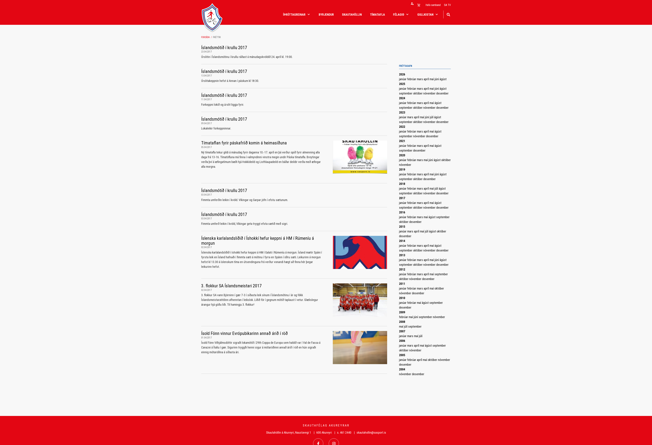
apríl (427, 79)
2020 (402, 155)
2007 (402, 331)
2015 (402, 226)
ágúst (443, 79)
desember (442, 93)
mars (420, 79)
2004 (402, 369)
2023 (402, 112)
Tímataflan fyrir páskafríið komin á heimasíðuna (244, 142)
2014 (402, 241)
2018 (402, 184)
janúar (403, 79)
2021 (402, 141)
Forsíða (205, 37)
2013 (402, 255)
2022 (402, 126)
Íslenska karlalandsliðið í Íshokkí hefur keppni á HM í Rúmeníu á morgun (257, 241)
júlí (432, 117)
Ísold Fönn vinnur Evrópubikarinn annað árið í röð (244, 333)
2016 (402, 212)
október (418, 93)
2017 (402, 198)
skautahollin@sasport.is (371, 432)
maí (432, 79)
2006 (402, 341)
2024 (402, 98)
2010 (402, 298)
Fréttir (217, 37)
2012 (402, 269)
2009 (402, 312)
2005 (402, 355)
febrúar (412, 79)
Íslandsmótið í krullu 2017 (224, 47)
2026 (402, 74)
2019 (402, 169)
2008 (402, 322)
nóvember (429, 93)
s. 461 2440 (344, 432)
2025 (402, 84)
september (406, 93)
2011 (402, 283)
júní (437, 79)
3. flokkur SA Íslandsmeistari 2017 (231, 285)
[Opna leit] (448, 14)
